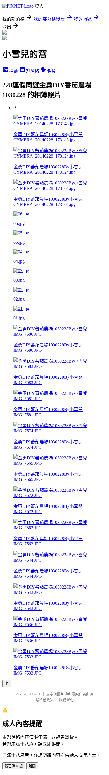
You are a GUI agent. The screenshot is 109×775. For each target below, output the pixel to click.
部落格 (33, 71)
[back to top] (6, 683)
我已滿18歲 (13, 766)
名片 (51, 71)
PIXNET (34, 694)
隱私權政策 (44, 700)
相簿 (14, 71)
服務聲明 (66, 700)
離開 (32, 766)
